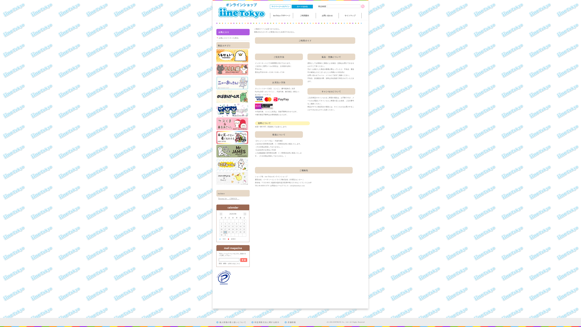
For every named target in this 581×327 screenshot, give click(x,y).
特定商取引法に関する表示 (266, 322)
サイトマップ (350, 16)
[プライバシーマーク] (223, 284)
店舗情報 (292, 322)
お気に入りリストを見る (229, 38)
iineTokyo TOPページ (281, 16)
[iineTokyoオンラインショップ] (241, 19)
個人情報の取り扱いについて (232, 322)
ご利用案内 (304, 16)
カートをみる (302, 6)
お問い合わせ (327, 16)
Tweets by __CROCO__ (228, 199)
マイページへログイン (280, 6)
